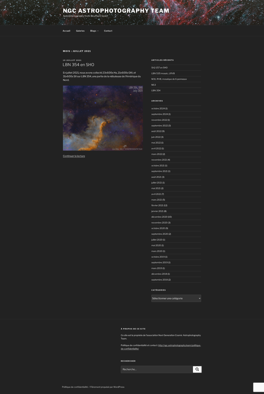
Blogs (93, 30)
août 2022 (156, 131)
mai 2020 (156, 245)
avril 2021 (156, 194)
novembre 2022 (159, 120)
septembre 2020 (159, 234)
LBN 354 (155, 90)
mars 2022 (156, 154)
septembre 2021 (159, 171)
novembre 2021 (159, 159)
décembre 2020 (159, 216)
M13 (153, 84)
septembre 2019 (159, 262)
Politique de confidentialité (75, 387)
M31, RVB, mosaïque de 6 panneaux (169, 79)
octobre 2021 (158, 165)
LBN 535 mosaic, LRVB (163, 73)
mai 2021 (156, 188)
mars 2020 (156, 251)
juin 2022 (155, 137)
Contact (108, 30)
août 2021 (156, 177)
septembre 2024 (159, 114)
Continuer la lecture (74, 156)
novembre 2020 (159, 222)
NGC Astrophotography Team (116, 10)
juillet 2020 (156, 239)
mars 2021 (156, 199)
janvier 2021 (157, 211)
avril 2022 (156, 148)
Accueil (66, 30)
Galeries (80, 30)
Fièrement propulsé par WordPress (107, 387)
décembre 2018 (159, 274)
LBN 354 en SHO (78, 64)
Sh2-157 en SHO (159, 67)
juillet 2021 (156, 182)
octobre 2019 (158, 256)
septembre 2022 (159, 125)
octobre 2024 (158, 108)
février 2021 (157, 205)
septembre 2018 (159, 279)
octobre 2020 (158, 228)
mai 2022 (156, 142)
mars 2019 (156, 268)
